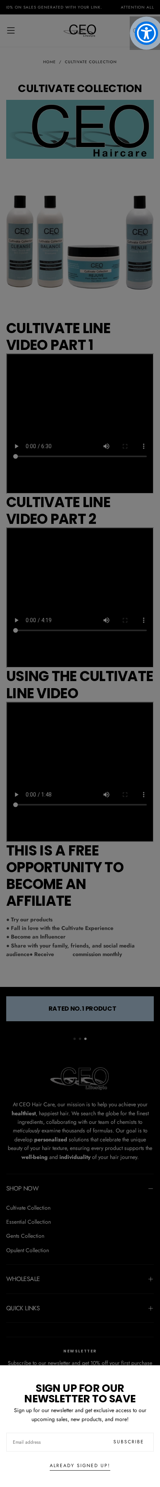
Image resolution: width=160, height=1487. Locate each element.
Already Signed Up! (80, 1465)
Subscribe (128, 1441)
